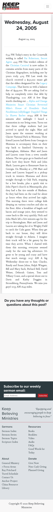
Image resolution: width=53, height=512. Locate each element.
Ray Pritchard (9, 470)
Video (31, 438)
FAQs (31, 445)
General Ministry (10, 463)
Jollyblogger (24, 111)
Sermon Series (9, 434)
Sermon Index (9, 431)
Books (31, 431)
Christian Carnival (19, 65)
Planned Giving (36, 470)
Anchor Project (10, 481)
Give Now (33, 463)
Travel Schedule (10, 473)
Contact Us (7, 477)
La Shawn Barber (16, 115)
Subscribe (43, 396)
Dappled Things (39, 111)
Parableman (12, 111)
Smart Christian (26, 104)
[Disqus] (26, 342)
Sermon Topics (9, 438)
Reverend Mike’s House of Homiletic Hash (26, 106)
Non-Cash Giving (37, 466)
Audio (31, 441)
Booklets (32, 434)
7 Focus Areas (9, 466)
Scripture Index (10, 441)
